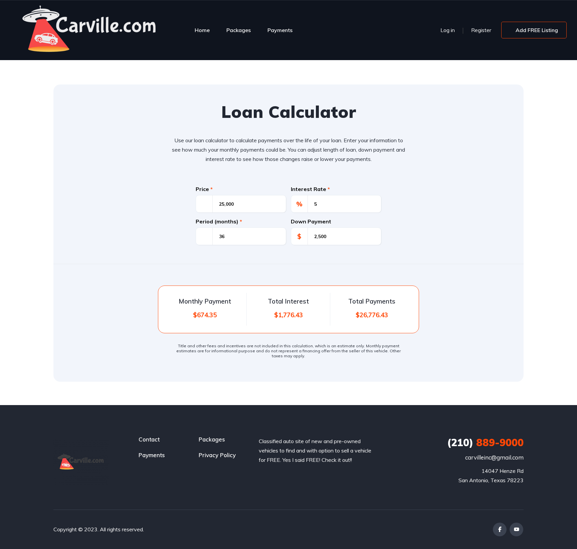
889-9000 (485, 442)
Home (202, 30)
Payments (280, 30)
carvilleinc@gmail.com (494, 457)
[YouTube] (516, 529)
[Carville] (90, 30)
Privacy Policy (217, 455)
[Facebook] (500, 529)
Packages (238, 30)
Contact (149, 439)
